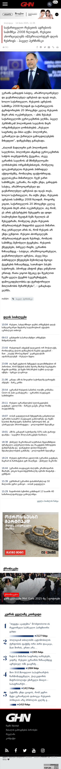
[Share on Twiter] (44, 47)
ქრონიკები (10, 568)
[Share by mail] (49, 47)
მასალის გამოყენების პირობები (21, 730)
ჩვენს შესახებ (12, 725)
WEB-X (54, 757)
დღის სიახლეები (15, 317)
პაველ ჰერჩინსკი (23, 299)
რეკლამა (10, 734)
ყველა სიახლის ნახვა (47, 501)
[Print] (57, 47)
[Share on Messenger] (41, 47)
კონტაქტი (10, 738)
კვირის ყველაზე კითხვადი (23, 614)
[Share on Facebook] (37, 47)
